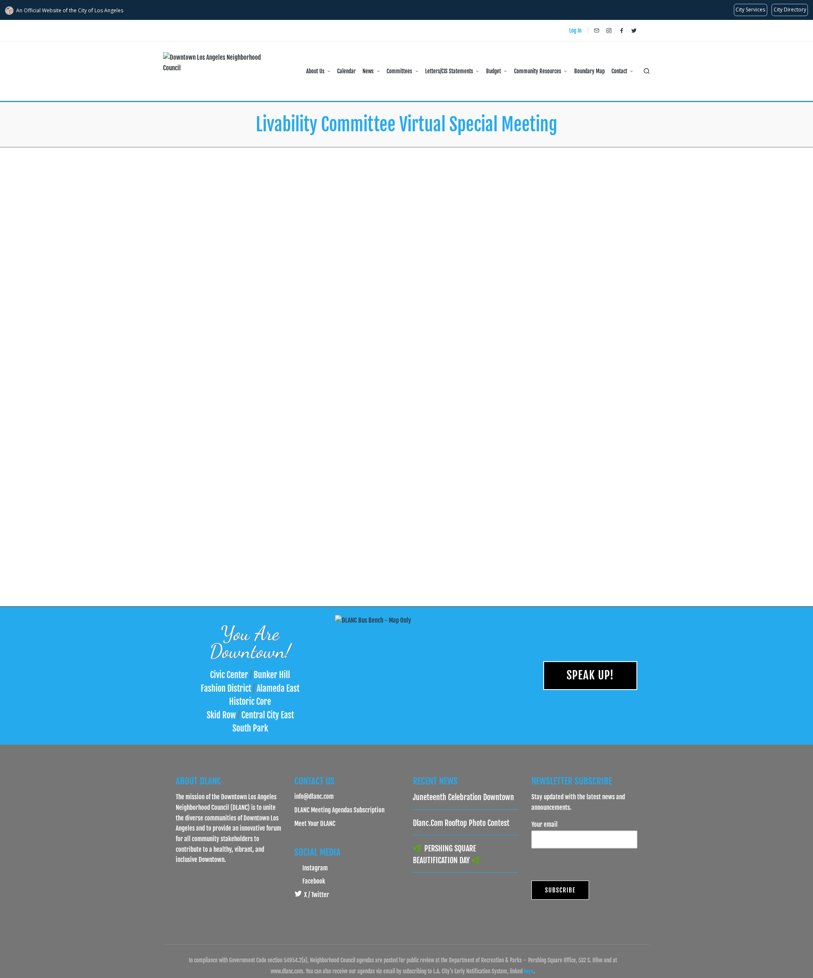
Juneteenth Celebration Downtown (463, 797)
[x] (633, 30)
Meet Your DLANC (314, 823)
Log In (575, 30)
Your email (544, 824)
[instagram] (609, 30)
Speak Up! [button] (590, 675)
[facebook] (621, 30)
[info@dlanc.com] (596, 30)
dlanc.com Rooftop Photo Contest (461, 823)
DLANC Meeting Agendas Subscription (339, 810)
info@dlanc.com (314, 796)
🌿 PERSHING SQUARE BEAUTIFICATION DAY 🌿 (447, 854)
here (529, 971)
